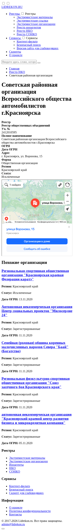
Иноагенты (16, 464)
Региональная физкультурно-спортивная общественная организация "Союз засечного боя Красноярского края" (36, 383)
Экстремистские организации (36, 24)
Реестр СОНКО (27, 34)
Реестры (14, 13)
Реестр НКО (25, 30)
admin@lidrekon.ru (13, 524)
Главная (14, 68)
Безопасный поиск (29, 44)
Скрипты (15, 51)
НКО (12, 468)
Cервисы (15, 38)
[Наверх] (3, 528)
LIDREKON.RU (12, 7)
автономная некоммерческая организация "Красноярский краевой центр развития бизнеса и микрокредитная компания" (37, 418)
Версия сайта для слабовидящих (37, 48)
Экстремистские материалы (35, 17)
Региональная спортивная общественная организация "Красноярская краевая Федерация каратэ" (35, 275)
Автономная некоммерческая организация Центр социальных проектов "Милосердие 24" (37, 311)
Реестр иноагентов (29, 27)
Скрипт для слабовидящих (26, 493)
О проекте (15, 55)
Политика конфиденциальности (30, 511)
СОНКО (14, 471)
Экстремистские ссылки (32, 20)
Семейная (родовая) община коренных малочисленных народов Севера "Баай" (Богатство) (35, 347)
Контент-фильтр (27, 41)
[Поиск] (38, 62)
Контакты (15, 514)
